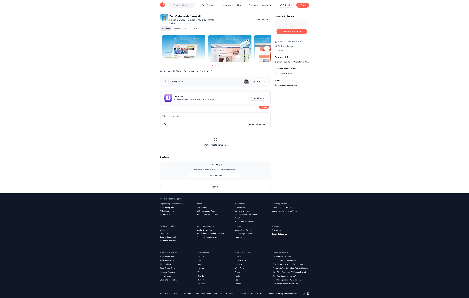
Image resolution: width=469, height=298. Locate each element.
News (240, 5)
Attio (199, 264)
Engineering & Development (171, 204)
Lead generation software (282, 207)
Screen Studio (240, 260)
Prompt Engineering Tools (207, 214)
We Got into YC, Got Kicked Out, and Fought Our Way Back (290, 268)
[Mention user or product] (165, 124)
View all (215, 187)
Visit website (262, 19)
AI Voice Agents (278, 230)
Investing (238, 237)
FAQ (209, 293)
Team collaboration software (246, 214)
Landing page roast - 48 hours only (287, 280)
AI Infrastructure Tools (206, 211)
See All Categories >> (281, 234)
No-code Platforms (167, 272)
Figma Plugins (165, 276)
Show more (258, 82)
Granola (201, 276)
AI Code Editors (166, 214)
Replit (237, 276)
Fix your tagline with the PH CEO (286, 284)
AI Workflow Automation (244, 221)
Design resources (167, 233)
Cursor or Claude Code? (282, 256)
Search (237, 218)
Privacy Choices (242, 293)
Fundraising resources (243, 233)
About (203, 293)
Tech (213, 71)
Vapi (199, 272)
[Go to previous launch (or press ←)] (289, 23)
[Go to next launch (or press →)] (294, 23)
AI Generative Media (168, 240)
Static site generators (168, 280)
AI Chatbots (202, 207)
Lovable (201, 256)
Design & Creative (167, 226)
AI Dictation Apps (167, 260)
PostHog (201, 268)
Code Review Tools (167, 268)
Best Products (208, 5)
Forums (252, 5)
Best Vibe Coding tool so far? (284, 276)
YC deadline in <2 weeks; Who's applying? (289, 264)
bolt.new (238, 264)
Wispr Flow (239, 268)
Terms (215, 293)
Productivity (240, 204)
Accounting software (243, 230)
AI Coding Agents (167, 211)
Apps (196, 293)
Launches (226, 5)
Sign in (304, 5)
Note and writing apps (243, 211)
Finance (238, 226)
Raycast (201, 280)
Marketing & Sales (279, 204)
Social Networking (204, 230)
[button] (196, 28)
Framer (238, 272)
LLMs (199, 204)
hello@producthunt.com (287, 293)
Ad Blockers (202, 71)
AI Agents (276, 226)
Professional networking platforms (211, 233)
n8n (199, 260)
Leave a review (215, 175)
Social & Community (205, 226)
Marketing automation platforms (284, 211)
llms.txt (263, 293)
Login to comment (257, 124)
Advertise (266, 5)
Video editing (165, 230)
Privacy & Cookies (226, 293)
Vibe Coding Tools (167, 207)
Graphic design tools (168, 237)
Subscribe (287, 5)
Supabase (202, 284)
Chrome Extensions (185, 71)
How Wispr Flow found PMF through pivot (289, 272)
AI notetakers (240, 207)
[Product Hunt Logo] (162, 5)
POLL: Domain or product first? (285, 260)
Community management (207, 237)
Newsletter (188, 293)
